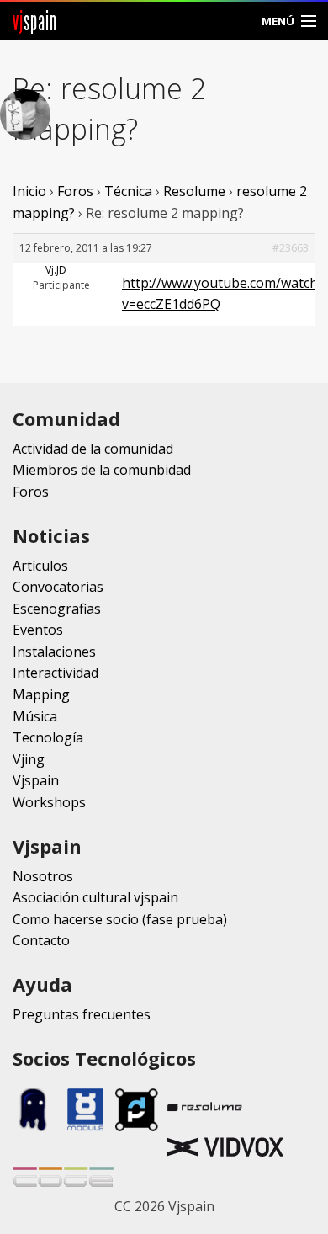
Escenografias (57, 608)
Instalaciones (54, 651)
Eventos (38, 629)
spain (35, 21)
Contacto (41, 940)
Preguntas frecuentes (82, 1014)
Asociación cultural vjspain (95, 897)
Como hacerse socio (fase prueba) (120, 919)
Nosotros (43, 876)
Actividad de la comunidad (93, 448)
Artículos (40, 565)
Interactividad (55, 672)
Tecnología (48, 737)
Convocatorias (58, 586)
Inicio (29, 191)
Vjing (29, 759)
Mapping (41, 694)
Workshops (49, 802)
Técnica (128, 191)
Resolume (194, 191)
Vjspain (36, 780)
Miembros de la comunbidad (102, 469)
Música (35, 716)
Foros (75, 191)
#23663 (290, 248)
